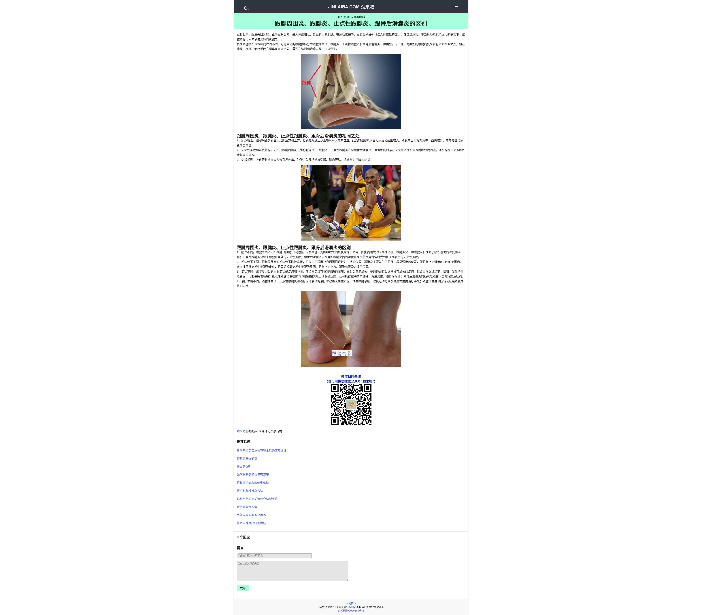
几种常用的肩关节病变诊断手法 (257, 499)
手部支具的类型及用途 (251, 515)
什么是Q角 (244, 466)
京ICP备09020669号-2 (351, 610)
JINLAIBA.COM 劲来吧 (351, 6)
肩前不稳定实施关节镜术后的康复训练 (261, 450)
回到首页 (351, 603)
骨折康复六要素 (247, 507)
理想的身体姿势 (247, 458)
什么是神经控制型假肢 (251, 523)
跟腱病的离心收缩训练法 (253, 483)
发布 (243, 588)
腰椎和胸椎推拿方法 (250, 491)
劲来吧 (241, 431)
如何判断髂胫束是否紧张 (253, 474)
